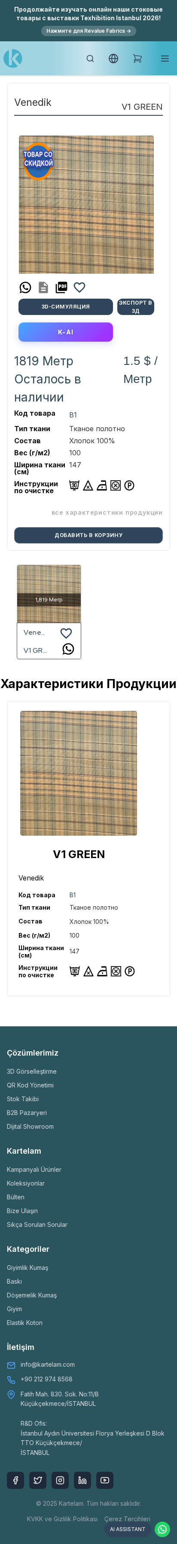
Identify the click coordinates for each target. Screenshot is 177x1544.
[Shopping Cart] (137, 58)
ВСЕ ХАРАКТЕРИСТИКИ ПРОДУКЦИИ (107, 512)
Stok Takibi (23, 1098)
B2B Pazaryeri (27, 1112)
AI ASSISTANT (128, 1529)
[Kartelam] (12, 58)
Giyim (14, 1308)
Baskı (14, 1281)
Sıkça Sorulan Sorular (37, 1224)
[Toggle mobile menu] (165, 58)
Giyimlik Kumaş (27, 1267)
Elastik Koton (25, 1322)
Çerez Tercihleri (127, 1518)
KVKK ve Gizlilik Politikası (62, 1518)
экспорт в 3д (136, 307)
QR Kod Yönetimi (30, 1085)
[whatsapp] (25, 287)
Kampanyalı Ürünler (34, 1169)
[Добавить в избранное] (79, 287)
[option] (86, 201)
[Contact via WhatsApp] (162, 1529)
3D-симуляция (66, 306)
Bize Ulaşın (22, 1210)
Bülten (15, 1197)
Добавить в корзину (88, 535)
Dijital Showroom (30, 1126)
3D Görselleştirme (32, 1071)
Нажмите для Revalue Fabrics (88, 31)
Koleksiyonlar (26, 1183)
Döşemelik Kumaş (32, 1295)
